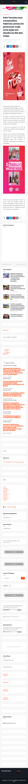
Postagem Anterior (7, 264)
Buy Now (14, 552)
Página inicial (6, 14)
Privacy (5, 497)
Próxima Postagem (21, 264)
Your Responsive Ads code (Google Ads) (13, 462)
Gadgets (5, 698)
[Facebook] (7, 46)
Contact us (6, 494)
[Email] (17, 46)
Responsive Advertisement (14, 646)
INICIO (4, 480)
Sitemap (5, 496)
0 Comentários (8, 41)
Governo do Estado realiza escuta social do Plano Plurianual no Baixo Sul (17, 297)
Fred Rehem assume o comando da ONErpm (16, 315)
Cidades (5, 689)
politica (5, 491)
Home (4, 451)
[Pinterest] (14, 46)
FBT (14, 781)
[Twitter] (11, 46)
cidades (5, 488)
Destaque (5, 490)
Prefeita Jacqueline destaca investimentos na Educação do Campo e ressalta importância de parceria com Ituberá (17, 307)
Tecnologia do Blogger (10, 507)
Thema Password (7, 667)
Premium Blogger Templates (15, 780)
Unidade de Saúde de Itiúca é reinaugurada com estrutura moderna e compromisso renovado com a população (17, 277)
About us (5, 493)
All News (6, 330)
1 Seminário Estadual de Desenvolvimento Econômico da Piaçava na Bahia (17, 288)
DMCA (4, 500)
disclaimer (6, 498)
